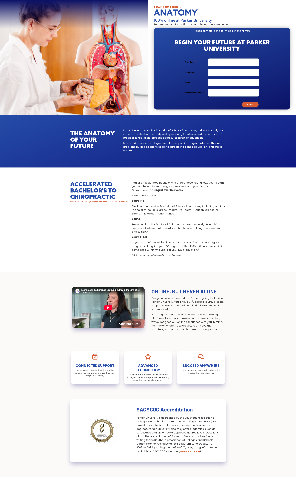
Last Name (190, 72)
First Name (190, 62)
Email (187, 82)
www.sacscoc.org (190, 451)
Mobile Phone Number (194, 93)
